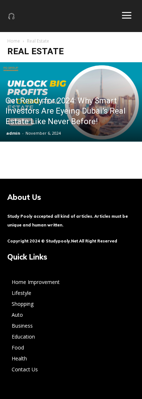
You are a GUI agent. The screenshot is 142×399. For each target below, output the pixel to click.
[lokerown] (11, 15)
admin (13, 133)
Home (13, 41)
